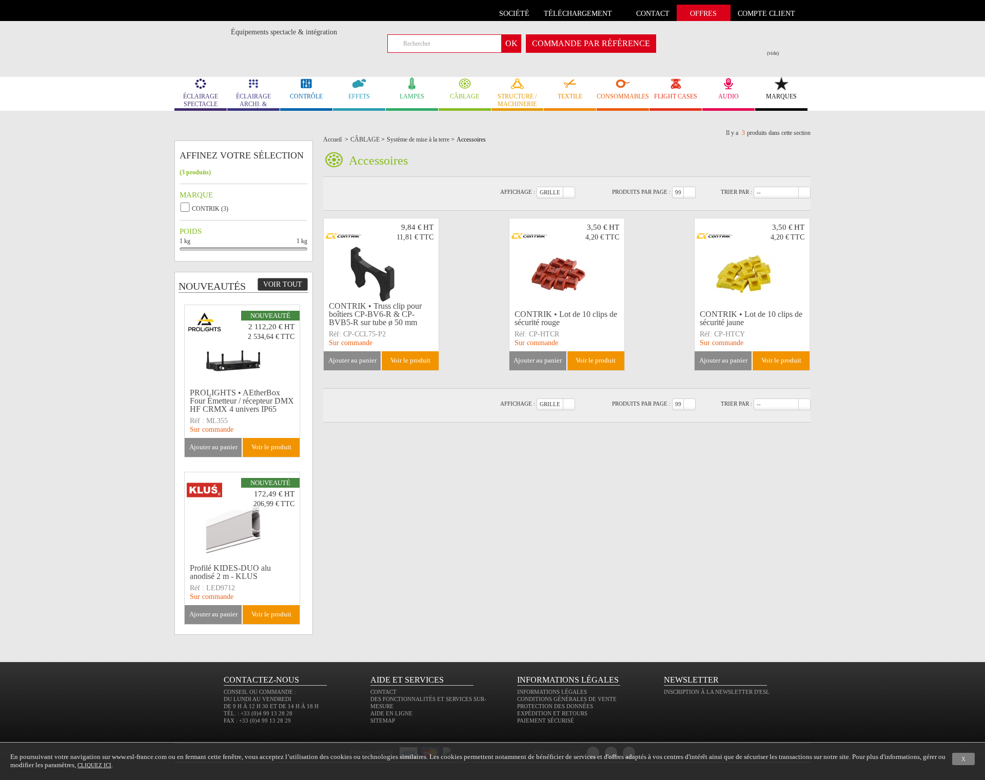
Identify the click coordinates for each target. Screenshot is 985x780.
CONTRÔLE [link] (306, 96)
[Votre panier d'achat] (779, 41)
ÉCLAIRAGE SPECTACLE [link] (200, 100)
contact (652, 13)
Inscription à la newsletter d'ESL (717, 692)
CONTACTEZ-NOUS (261, 679)
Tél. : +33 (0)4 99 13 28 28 (258, 713)
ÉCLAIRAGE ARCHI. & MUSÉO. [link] (253, 102)
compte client (766, 13)
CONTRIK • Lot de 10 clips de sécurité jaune (751, 318)
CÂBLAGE (464, 96)
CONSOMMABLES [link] (623, 96)
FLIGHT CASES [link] (675, 96)
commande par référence (591, 43)
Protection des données (555, 706)
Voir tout (282, 284)
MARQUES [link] (781, 96)
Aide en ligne (391, 713)
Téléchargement (578, 13)
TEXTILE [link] (570, 96)
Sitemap (382, 720)
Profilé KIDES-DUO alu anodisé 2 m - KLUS (230, 572)
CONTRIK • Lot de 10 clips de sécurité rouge (566, 318)
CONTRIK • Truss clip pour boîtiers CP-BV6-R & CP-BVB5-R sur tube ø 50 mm (375, 314)
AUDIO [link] (728, 96)
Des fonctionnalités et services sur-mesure (428, 702)
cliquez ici (94, 765)
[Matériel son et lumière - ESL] (202, 34)
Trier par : (736, 192)
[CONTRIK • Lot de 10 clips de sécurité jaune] (752, 262)
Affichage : (517, 192)
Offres (703, 13)
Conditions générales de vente (567, 699)
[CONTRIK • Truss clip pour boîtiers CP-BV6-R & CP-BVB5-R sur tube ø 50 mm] (381, 262)
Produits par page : (641, 192)
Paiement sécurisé (545, 720)
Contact (383, 692)
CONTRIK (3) (210, 208)
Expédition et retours (552, 713)
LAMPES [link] (412, 96)
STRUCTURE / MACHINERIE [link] (517, 100)
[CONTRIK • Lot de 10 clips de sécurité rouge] (566, 262)
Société (514, 13)
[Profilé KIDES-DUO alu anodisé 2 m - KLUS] (242, 516)
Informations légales (552, 692)
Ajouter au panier (352, 360)
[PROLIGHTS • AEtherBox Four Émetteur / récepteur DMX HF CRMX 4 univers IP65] (242, 349)
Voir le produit (410, 360)
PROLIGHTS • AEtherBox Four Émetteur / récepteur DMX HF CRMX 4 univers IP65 (242, 401)
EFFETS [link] (359, 96)
